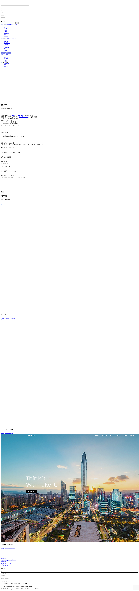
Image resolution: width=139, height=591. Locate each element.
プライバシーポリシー (7, 563)
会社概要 (3, 558)
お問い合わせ (4, 565)
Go (17, 23)
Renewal (7, 318)
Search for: (3, 21)
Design (2, 318)
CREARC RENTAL (18, 115)
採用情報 (3, 561)
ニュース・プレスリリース (8, 560)
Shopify (11, 433)
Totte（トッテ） (23, 117)
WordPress (12, 318)
